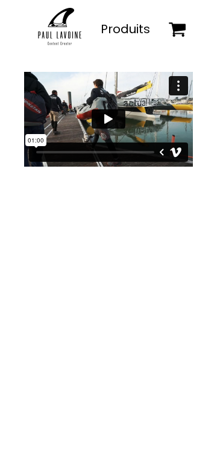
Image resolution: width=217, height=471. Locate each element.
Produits (125, 29)
